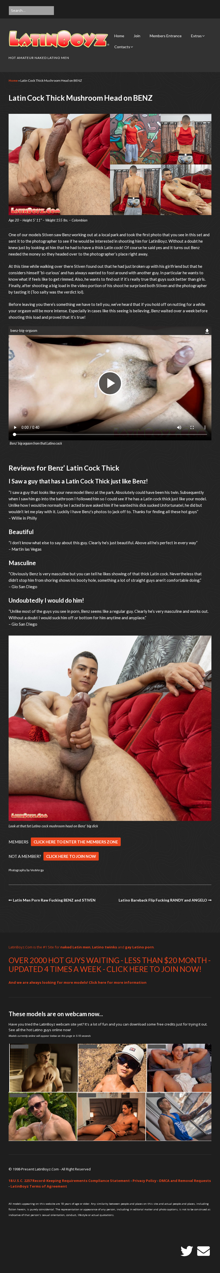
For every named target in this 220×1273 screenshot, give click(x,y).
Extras (196, 35)
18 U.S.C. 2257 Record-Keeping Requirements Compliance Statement (69, 1180)
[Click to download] (207, 330)
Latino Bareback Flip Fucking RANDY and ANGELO (163, 900)
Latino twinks (104, 947)
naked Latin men (75, 947)
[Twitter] (187, 1251)
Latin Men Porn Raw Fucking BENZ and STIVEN (54, 900)
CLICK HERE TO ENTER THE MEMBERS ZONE (76, 841)
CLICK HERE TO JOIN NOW (71, 856)
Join (137, 35)
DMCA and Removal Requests (185, 1180)
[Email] (203, 1251)
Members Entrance (166, 35)
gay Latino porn (139, 947)
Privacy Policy (144, 1180)
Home (119, 35)
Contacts (122, 46)
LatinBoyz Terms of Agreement (38, 1186)
